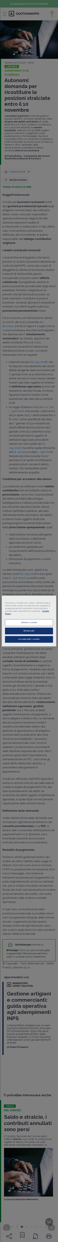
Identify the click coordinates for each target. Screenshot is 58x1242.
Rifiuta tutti (29, 631)
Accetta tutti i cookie (29, 639)
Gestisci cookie (29, 622)
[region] (29, 621)
